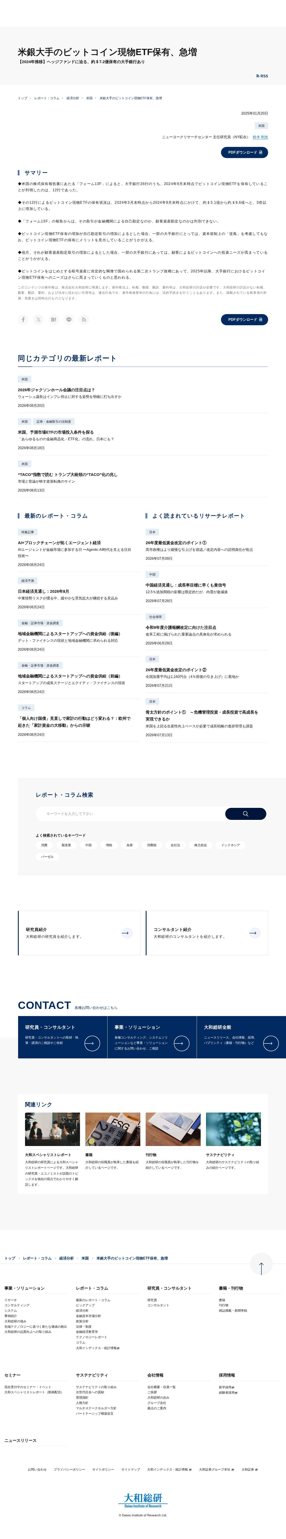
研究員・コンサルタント (169, 1288)
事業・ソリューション (24, 1288)
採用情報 (227, 1375)
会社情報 (155, 1375)
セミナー (12, 1375)
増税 (109, 845)
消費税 (151, 845)
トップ (22, 98)
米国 (89, 98)
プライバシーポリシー (69, 1469)
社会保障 (155, 617)
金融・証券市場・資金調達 (40, 623)
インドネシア (230, 845)
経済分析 (73, 98)
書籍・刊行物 (231, 1288)
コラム (26, 708)
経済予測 (27, 580)
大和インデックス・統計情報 (167, 1469)
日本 (152, 532)
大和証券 (248, 1469)
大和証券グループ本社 (214, 1469)
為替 (129, 845)
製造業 (66, 845)
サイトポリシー (103, 1469)
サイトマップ (130, 1469)
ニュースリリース (20, 1440)
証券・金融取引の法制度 (54, 421)
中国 (152, 574)
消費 (44, 845)
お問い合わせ (37, 1469)
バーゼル (47, 856)
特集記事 (27, 532)
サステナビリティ (92, 1375)
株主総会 (200, 845)
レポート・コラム (46, 98)
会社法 (175, 845)
